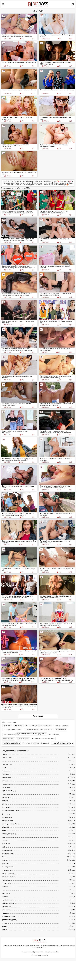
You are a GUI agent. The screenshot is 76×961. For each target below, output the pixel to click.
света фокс (7, 726)
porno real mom (8, 739)
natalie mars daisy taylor (11, 743)
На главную (7, 946)
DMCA (35, 948)
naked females (61, 730)
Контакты (54, 946)
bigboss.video (43, 955)
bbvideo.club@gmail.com (32, 952)
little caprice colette (31, 730)
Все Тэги (26, 946)
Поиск (32, 946)
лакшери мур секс (42, 743)
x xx (71, 743)
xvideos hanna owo (31, 725)
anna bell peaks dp (46, 725)
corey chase (18, 726)
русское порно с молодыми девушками (31, 734)
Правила (72, 946)
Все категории (17, 946)
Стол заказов (63, 946)
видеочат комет (9, 734)
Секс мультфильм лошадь (12, 729)
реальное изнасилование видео (43, 738)
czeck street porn (62, 726)
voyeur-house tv (28, 743)
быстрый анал (53, 734)
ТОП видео (15, 185)
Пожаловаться (45, 946)
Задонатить (42, 948)
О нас (37, 946)
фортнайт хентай (23, 739)
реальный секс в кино (60, 743)
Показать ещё (38, 716)
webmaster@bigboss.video (49, 952)
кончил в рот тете (47, 730)
